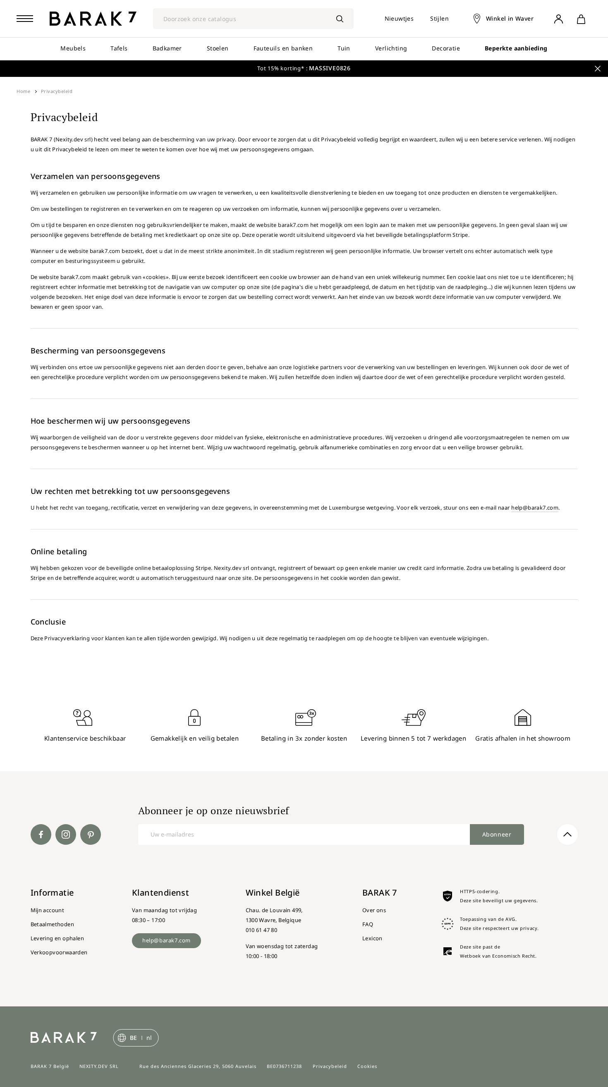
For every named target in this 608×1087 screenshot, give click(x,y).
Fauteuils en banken (283, 48)
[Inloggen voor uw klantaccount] (558, 18)
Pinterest (90, 834)
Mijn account (48, 910)
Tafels (118, 48)
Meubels (73, 48)
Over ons (374, 910)
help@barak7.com (534, 507)
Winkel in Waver (510, 18)
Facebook (41, 834)
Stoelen (218, 48)
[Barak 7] (93, 19)
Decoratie (446, 48)
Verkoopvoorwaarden (59, 952)
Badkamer (167, 48)
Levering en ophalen (57, 938)
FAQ (367, 924)
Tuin (344, 48)
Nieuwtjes (399, 18)
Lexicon (372, 938)
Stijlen (439, 18)
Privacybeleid (330, 1066)
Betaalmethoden (52, 924)
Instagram (65, 834)
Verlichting (391, 48)
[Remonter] (567, 834)
